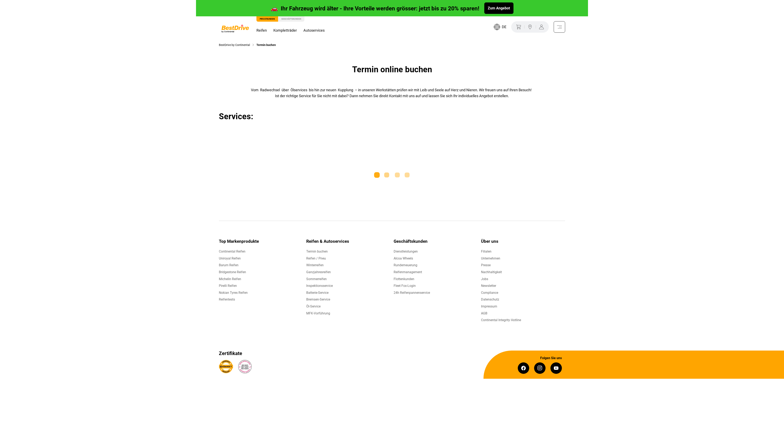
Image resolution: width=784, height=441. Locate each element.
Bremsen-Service (318, 299)
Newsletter (488, 286)
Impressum (489, 306)
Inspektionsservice (319, 286)
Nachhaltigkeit (491, 272)
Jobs (484, 279)
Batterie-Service (317, 293)
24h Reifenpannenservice (412, 293)
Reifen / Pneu (316, 258)
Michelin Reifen (230, 279)
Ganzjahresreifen (318, 272)
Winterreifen (315, 265)
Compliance (489, 293)
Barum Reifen (228, 265)
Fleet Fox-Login (405, 286)
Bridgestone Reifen (232, 272)
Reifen (261, 30)
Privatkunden (267, 19)
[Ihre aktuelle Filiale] (530, 27)
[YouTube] (556, 368)
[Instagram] (540, 368)
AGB (484, 313)
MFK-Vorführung (318, 313)
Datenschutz (490, 299)
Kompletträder (285, 30)
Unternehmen (490, 258)
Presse (486, 265)
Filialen (486, 251)
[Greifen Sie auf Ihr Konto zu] (542, 27)
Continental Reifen (232, 251)
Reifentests (227, 299)
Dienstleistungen (406, 251)
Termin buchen (317, 251)
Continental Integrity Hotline (501, 320)
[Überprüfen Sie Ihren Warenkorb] (517, 27)
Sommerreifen (316, 279)
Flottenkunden (404, 279)
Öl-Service (313, 306)
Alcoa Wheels (403, 258)
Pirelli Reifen (228, 286)
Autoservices (314, 30)
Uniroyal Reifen (230, 258)
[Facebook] (523, 368)
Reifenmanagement (408, 272)
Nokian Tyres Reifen (233, 293)
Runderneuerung (405, 265)
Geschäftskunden (291, 19)
